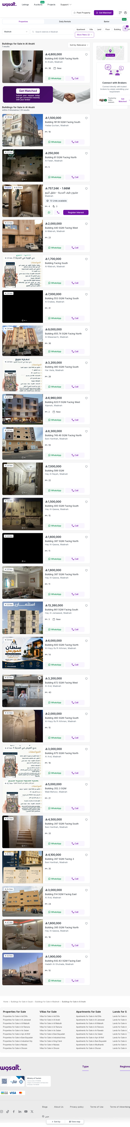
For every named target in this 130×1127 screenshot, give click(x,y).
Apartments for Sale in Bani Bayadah (91, 1041)
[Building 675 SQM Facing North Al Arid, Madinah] (22, 777)
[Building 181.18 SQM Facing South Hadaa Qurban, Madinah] (22, 145)
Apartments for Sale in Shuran (88, 1048)
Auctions (38, 4)
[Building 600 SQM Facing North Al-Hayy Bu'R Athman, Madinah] (22, 668)
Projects (51, 4)
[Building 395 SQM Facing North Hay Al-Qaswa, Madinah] (22, 949)
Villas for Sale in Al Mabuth (51, 1023)
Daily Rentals (65, 21)
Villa (91, 29)
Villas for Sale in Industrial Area (52, 1037)
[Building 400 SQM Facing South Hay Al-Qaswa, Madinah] (22, 529)
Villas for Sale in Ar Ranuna (51, 1027)
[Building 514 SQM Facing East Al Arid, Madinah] (22, 916)
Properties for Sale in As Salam (16, 1030)
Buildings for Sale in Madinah (47, 1002)
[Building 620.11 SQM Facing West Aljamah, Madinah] (22, 423)
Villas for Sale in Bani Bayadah (52, 1034)
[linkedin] (19, 1111)
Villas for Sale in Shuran (49, 1048)
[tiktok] (7, 1111)
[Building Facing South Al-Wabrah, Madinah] (22, 286)
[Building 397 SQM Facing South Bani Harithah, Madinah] (22, 847)
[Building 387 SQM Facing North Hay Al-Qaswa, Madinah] (22, 598)
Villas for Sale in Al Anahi (50, 1020)
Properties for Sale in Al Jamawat (17, 1020)
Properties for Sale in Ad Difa (15, 1016)
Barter (115, 21)
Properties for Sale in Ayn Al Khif (16, 1034)
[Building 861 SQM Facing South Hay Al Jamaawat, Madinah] (22, 633)
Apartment (81, 29)
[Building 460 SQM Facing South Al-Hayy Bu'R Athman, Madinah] (22, 741)
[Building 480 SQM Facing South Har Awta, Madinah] (22, 390)
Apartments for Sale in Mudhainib (90, 1045)
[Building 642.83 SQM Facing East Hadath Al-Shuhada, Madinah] (22, 984)
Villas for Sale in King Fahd (51, 1041)
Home (5, 1002)
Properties (23, 21)
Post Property (83, 12)
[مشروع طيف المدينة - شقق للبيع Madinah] (22, 216)
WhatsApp (56, 78)
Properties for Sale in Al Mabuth (16, 1023)
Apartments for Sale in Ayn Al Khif (90, 1037)
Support (64, 4)
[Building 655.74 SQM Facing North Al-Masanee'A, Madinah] (22, 355)
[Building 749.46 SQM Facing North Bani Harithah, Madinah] (22, 459)
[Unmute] (39, 678)
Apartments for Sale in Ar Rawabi (89, 1030)
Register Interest (76, 212)
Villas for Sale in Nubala (49, 1045)
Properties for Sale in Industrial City (17, 1041)
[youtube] (25, 1111)
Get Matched (123, 100)
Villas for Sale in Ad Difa (50, 1016)
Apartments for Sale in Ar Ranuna (90, 1027)
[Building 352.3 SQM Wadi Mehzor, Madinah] (22, 812)
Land (99, 29)
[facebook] (13, 1111)
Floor (107, 29)
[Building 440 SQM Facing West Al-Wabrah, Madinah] (22, 251)
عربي (47, 1116)
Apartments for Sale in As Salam (89, 1034)
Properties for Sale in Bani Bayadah (18, 1037)
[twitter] (32, 1111)
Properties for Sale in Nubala (15, 1045)
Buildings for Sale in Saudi (22, 1002)
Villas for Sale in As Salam (50, 1030)
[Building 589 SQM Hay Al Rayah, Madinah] (22, 494)
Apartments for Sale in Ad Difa (88, 1016)
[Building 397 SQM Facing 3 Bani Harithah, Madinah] (22, 882)
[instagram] (1, 1111)
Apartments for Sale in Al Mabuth (89, 1023)
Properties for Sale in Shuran (15, 1048)
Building (117, 29)
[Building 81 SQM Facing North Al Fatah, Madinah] (22, 181)
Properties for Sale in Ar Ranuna (16, 1027)
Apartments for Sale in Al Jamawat (90, 1020)
